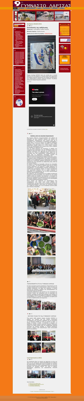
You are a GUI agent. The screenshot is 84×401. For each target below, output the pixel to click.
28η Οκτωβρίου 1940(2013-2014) (35, 385)
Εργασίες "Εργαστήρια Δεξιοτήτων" (19, 85)
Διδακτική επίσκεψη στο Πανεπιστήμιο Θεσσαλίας (19, 92)
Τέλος (52, 391)
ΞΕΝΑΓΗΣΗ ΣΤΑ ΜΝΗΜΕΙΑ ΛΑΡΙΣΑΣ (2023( (19, 87)
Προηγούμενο (36, 391)
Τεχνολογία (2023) (18, 74)
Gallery (46, 129)
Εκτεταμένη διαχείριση (64, 69)
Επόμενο (49, 391)
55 (43, 391)
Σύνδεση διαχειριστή (64, 68)
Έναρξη (32, 391)
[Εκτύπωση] (29, 25)
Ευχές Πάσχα (17, 89)
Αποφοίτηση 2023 (18, 79)
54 (42, 391)
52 (40, 391)
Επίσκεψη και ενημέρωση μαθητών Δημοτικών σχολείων (19, 77)
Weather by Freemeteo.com (63, 52)
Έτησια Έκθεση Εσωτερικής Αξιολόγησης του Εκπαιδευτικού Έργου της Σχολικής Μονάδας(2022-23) (19, 71)
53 (41, 391)
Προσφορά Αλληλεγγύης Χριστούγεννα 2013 (37, 384)
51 (39, 391)
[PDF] (27, 25)
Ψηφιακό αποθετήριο (19, 83)
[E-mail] (31, 25)
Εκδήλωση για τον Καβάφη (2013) (35, 383)
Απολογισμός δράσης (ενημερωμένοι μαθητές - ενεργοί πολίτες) (19, 81)
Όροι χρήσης (53, 397)
